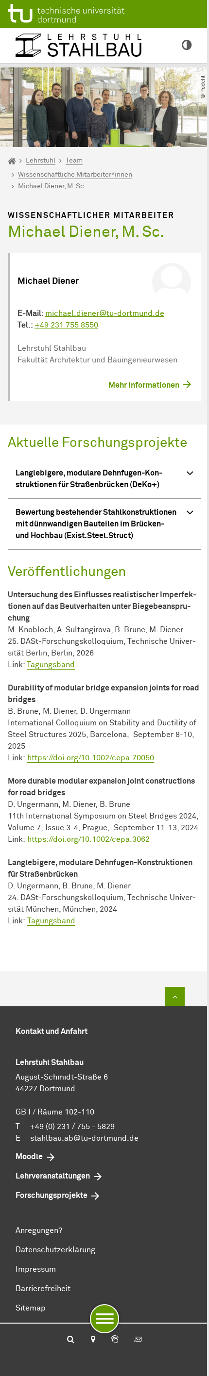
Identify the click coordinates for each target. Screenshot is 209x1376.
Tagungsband (51, 665)
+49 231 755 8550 (66, 325)
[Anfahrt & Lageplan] (92, 1340)
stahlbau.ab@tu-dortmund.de (84, 1138)
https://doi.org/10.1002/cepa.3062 (88, 839)
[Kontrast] (186, 45)
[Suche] (70, 1340)
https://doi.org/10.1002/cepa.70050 (90, 758)
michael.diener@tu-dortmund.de (104, 313)
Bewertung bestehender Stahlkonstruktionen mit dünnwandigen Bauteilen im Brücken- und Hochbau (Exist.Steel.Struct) (96, 524)
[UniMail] (138, 1340)
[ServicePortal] (114, 1340)
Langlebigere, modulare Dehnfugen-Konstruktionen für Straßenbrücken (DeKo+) (89, 479)
